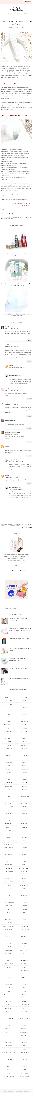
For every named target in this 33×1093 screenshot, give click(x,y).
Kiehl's (9, 888)
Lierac (24, 912)
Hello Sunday (9, 854)
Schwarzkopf (24, 1011)
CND (24, 759)
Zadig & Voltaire (24, 1076)
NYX (9, 957)
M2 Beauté (9, 922)
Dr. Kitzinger (9, 803)
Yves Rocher (24, 1073)
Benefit (8, 735)
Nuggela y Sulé (24, 970)
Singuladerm (24, 1032)
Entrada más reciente (10, 526)
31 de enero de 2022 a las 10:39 (15, 489)
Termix (24, 1049)
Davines (8, 793)
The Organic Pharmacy (9, 1056)
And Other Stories (8, 700)
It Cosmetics (8, 868)
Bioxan (9, 745)
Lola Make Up (24, 916)
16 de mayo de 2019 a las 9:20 (11, 346)
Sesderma (24, 1028)
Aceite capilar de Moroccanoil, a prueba (19, 638)
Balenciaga (24, 721)
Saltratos (9, 1011)
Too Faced (9, 1059)
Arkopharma (24, 711)
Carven (24, 765)
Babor (24, 718)
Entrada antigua (24, 527)
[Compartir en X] (10, 213)
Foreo (9, 834)
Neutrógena (24, 963)
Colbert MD (8, 786)
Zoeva (24, 1080)
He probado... (22, 217)
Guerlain (24, 847)
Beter (24, 735)
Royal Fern (8, 1008)
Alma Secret (8, 697)
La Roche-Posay (8, 905)
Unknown (11, 365)
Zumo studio (26, 1091)
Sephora (24, 1025)
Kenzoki (8, 885)
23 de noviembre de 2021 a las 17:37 (16, 367)
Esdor (9, 820)
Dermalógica (24, 793)
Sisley (8, 1035)
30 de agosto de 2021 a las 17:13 (16, 461)
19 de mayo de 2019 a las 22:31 (11, 434)
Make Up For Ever (8, 926)
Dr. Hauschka (24, 800)
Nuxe (8, 974)
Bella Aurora (9, 731)
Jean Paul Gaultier (24, 868)
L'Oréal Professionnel (8, 902)
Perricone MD (24, 981)
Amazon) (14, 188)
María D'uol (24, 933)
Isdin (24, 861)
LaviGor (24, 909)
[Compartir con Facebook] (7, 213)
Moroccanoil (24, 950)
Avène (9, 217)
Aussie (24, 714)
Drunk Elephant (8, 806)
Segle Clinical (24, 1018)
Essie (24, 820)
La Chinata (24, 902)
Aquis (24, 707)
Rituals (8, 1001)
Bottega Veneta (8, 748)
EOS (9, 810)
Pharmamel (8, 984)
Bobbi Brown (24, 745)
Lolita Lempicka (8, 919)
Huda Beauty (8, 858)
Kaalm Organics (8, 882)
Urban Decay (24, 1063)
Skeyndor (24, 1035)
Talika (24, 1045)
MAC (24, 922)
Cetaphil (24, 772)
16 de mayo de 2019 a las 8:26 (11, 328)
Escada (24, 817)
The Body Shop (24, 1052)
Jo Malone (24, 871)
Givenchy (24, 844)
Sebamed (8, 1015)
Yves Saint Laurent (8, 1076)
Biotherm (24, 741)
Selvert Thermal (9, 1022)
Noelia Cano (8, 327)
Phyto (24, 984)
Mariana (7, 475)
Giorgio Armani (8, 844)
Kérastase (24, 895)
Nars (8, 960)
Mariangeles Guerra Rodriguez (12, 432)
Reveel (24, 994)
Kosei (8, 895)
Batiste (24, 724)
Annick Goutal (24, 700)
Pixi (9, 987)
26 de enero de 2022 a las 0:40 (11, 477)
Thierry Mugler (24, 1056)
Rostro (28, 217)
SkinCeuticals (8, 1039)
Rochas (24, 1001)
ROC (9, 991)
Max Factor (8, 940)
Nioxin (24, 967)
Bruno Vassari (24, 752)
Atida (8, 188)
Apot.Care (9, 707)
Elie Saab (24, 813)
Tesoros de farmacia (7, 218)
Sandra (6, 402)
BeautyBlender (24, 728)
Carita (9, 765)
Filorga (8, 830)
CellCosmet (24, 769)
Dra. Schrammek (24, 803)
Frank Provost (24, 834)
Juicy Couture (24, 875)
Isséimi (24, 864)
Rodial (9, 1004)
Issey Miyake (8, 864)
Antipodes (9, 704)
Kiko (24, 888)
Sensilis (8, 1025)
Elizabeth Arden (9, 817)
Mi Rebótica (8, 946)
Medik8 (9, 943)
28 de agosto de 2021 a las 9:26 (11, 448)
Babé (8, 721)
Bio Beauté (8, 738)
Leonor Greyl (9, 912)
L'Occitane (9, 899)
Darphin (24, 789)
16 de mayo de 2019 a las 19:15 (11, 422)
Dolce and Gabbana (24, 796)
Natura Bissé (24, 960)
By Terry (24, 755)
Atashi (9, 714)
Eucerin (8, 827)
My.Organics (8, 953)
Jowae (8, 875)
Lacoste (24, 905)
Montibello (8, 950)
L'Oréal (24, 899)
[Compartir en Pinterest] (13, 213)
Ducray (24, 806)
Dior (8, 796)
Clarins (24, 779)
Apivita (24, 704)
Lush (24, 919)
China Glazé (24, 776)
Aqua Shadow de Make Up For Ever (18, 668)
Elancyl (8, 813)
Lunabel (7, 389)
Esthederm (8, 823)
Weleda (24, 1069)
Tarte (8, 1049)
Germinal (24, 841)
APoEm (24, 694)
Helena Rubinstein (8, 851)
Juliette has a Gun (8, 878)
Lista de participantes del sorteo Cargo (19, 678)
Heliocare (24, 851)
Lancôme (8, 909)
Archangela (8, 711)
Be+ (9, 728)
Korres (24, 892)
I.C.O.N (8, 861)
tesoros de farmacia (12, 190)
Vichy (8, 1069)
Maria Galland (24, 929)
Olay (8, 977)
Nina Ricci (9, 967)
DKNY (8, 789)
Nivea (8, 970)
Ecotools (24, 810)
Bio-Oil (24, 738)
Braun (9, 752)
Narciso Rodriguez (24, 957)
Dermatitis (14, 217)
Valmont (24, 1066)
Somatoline (8, 1042)
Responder (29, 340)
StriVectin (9, 1045)
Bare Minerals (8, 724)
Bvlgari (8, 755)
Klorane (8, 892)
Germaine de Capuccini (8, 841)
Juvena (24, 878)
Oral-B (24, 977)
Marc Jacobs (8, 929)
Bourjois (24, 748)
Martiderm (8, 933)
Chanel (9, 776)
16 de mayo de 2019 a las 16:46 (11, 404)
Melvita (24, 943)
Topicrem (24, 1059)
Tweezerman (8, 1063)
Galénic (8, 837)
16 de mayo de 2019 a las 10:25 (11, 390)
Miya (24, 946)
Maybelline (24, 940)
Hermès (24, 854)
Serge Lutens (9, 1028)
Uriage (9, 1066)
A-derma (8, 694)
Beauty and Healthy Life (14, 375)
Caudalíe (8, 769)
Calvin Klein (8, 762)
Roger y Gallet (24, 1004)
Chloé (8, 779)
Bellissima (24, 731)
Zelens (9, 1080)
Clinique (24, 782)
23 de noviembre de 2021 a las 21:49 (16, 377)
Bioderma (8, 741)
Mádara (24, 953)
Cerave (9, 772)
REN (24, 987)
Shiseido (8, 1032)
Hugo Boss (24, 858)
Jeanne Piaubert (8, 871)
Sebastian (24, 1015)
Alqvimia (24, 697)
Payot (8, 981)
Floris (24, 830)
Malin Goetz (24, 926)
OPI (24, 974)
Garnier (24, 837)
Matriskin (24, 936)
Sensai (24, 1022)
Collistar (24, 786)
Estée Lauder (24, 823)
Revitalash (8, 998)
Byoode (8, 759)
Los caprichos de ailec (10, 420)
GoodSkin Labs (8, 847)
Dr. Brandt (8, 800)
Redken (24, 991)
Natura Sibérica (8, 963)
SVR (24, 1008)
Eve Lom (24, 827)
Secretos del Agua (8, 1018)
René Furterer (8, 994)
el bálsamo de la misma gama (9, 173)
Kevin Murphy (24, 885)
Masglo (8, 936)
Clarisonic (8, 782)
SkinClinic (24, 1039)
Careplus (24, 762)
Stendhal (24, 1042)
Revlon (24, 998)
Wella (8, 1073)
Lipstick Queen (8, 916)
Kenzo (24, 882)
